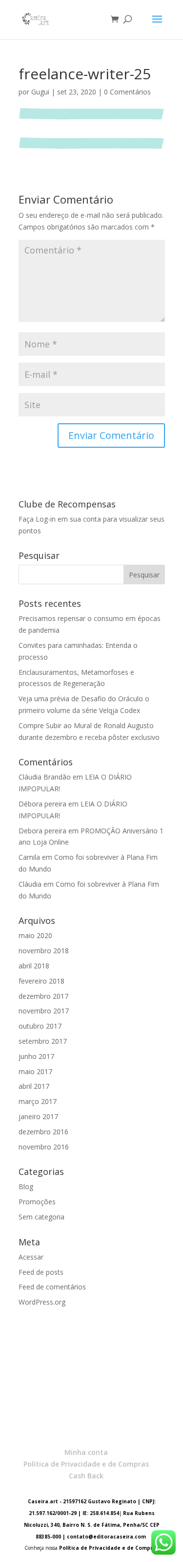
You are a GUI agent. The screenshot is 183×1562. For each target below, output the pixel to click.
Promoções (37, 1201)
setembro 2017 (43, 1041)
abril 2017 (34, 1086)
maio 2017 (35, 1071)
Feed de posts (41, 1272)
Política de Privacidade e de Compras (86, 1464)
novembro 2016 (44, 1146)
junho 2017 (36, 1056)
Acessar (31, 1257)
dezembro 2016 (43, 1131)
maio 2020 (35, 935)
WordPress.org (42, 1302)
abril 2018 (34, 965)
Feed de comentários (52, 1286)
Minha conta (86, 1452)
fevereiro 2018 (41, 981)
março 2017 (38, 1101)
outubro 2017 (40, 1026)
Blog (26, 1186)
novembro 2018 (44, 950)
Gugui (40, 91)
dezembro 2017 (43, 996)
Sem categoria (41, 1216)
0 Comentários (127, 91)
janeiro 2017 (38, 1116)
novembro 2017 (44, 1010)
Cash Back (86, 1475)
